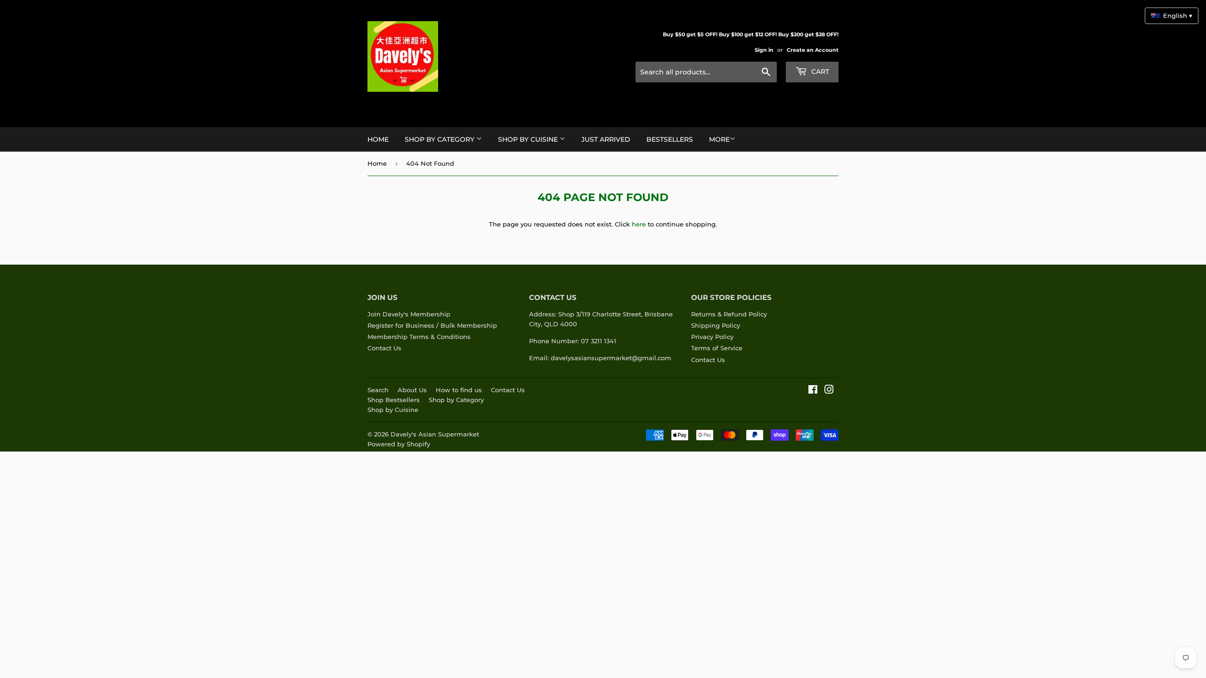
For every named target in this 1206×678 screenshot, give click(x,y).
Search (378, 390)
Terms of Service (716, 348)
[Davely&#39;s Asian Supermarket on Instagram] (829, 391)
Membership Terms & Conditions (419, 336)
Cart (819, 71)
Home (378, 139)
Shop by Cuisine (392, 409)
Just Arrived (605, 139)
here (639, 224)
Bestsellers (669, 139)
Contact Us (384, 348)
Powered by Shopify (398, 444)
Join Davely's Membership (408, 314)
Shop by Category (456, 400)
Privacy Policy (712, 336)
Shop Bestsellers (393, 400)
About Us (412, 390)
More (719, 139)
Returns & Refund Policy (729, 314)
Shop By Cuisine (529, 139)
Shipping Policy (715, 325)
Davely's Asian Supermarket (435, 434)
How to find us (459, 390)
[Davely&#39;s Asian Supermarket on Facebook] (813, 391)
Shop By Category (440, 139)
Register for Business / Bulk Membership (432, 325)
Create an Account (813, 50)
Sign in (764, 50)
